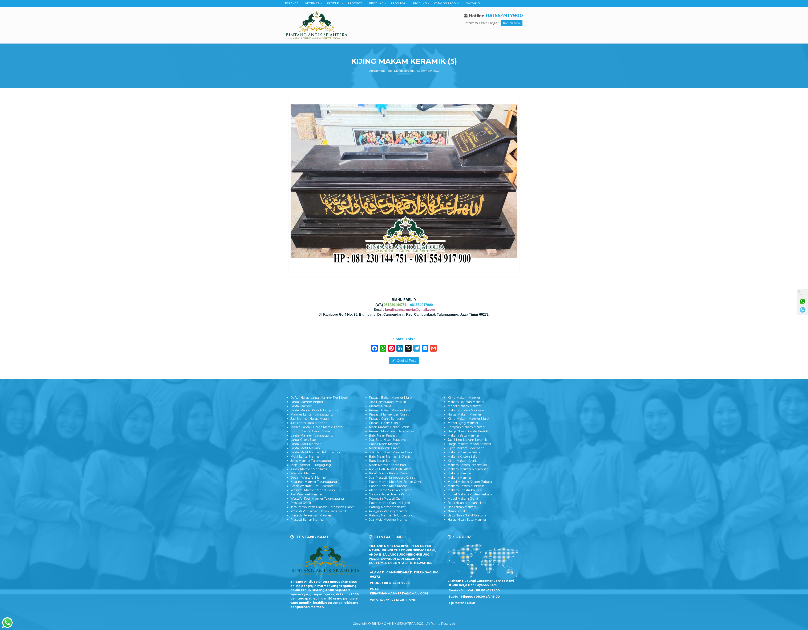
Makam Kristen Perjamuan (467, 465)
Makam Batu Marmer (463, 435)
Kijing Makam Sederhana (466, 448)
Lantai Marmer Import (306, 402)
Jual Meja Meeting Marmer (389, 519)
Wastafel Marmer (303, 473)
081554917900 (504, 15)
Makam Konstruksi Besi (465, 490)
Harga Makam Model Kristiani (469, 444)
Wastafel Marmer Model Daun (312, 490)
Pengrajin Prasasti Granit (386, 498)
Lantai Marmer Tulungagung (311, 435)
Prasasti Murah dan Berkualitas (391, 431)
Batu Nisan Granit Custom (467, 515)
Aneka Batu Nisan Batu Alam (390, 469)
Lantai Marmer (301, 406)
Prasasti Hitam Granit (384, 423)
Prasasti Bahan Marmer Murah (391, 398)
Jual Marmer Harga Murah (309, 419)
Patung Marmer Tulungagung (391, 515)
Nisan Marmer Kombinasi (387, 465)
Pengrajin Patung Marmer (388, 511)
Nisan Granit (456, 511)
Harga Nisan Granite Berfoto (468, 431)
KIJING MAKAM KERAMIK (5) (404, 61)
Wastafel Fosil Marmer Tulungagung (317, 498)
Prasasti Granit (300, 503)
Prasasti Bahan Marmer (307, 519)
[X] (408, 349)
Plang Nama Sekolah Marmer (390, 490)
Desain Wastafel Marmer (308, 477)
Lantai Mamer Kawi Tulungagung (314, 410)
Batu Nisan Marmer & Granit (389, 456)
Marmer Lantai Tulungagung (311, 414)
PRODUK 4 (398, 3)
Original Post (406, 361)
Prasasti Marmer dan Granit (389, 414)
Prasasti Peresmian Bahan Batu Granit (318, 511)
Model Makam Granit (463, 498)
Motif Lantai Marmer (305, 456)
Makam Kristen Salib (462, 456)
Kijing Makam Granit (462, 461)
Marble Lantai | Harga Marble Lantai (316, 427)
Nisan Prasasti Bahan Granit (389, 427)
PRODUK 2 (355, 3)
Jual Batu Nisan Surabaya (387, 440)
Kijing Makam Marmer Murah (469, 419)
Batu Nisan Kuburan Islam (467, 503)
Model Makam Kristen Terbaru (470, 482)
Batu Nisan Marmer (383, 461)
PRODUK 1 (333, 3)
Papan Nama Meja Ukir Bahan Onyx (395, 482)
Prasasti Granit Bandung (386, 419)
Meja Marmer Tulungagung (310, 465)
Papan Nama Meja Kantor (388, 486)
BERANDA (291, 3)
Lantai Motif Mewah (305, 448)
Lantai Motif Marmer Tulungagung (315, 452)
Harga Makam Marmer (464, 414)
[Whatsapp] (802, 301)
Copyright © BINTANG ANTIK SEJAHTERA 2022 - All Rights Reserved (404, 624)
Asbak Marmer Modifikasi (308, 469)
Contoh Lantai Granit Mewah (311, 431)
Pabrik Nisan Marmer (384, 444)
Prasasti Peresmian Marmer (310, 515)
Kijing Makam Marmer (464, 398)
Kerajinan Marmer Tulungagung (313, 482)
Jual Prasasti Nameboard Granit (392, 477)
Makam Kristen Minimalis (466, 410)
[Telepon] (802, 310)
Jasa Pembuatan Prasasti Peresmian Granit (322, 507)
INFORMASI (312, 3)
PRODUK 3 (376, 3)
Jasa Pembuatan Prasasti (387, 402)
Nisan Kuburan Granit (384, 448)
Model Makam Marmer (464, 406)
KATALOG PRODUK (447, 3)
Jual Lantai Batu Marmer (308, 423)
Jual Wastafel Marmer (306, 494)
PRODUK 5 (419, 3)
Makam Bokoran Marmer (466, 402)
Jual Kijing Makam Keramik (467, 440)
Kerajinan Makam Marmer (466, 427)
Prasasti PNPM (380, 406)
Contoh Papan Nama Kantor (390, 494)
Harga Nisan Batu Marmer (467, 519)
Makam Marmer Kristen (465, 452)
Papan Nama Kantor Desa (388, 473)
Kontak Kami (511, 23)
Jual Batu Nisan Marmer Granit (391, 452)
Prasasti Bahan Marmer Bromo (391, 410)
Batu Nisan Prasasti (383, 435)
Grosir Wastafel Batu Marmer (311, 486)
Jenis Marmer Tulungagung (310, 461)
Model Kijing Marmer (463, 423)
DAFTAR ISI (473, 3)
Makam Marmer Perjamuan (468, 469)
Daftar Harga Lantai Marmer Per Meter (319, 398)
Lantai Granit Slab (303, 440)
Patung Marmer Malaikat (387, 507)
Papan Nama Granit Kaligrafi (389, 503)
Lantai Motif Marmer (305, 444)
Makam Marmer (459, 473)
